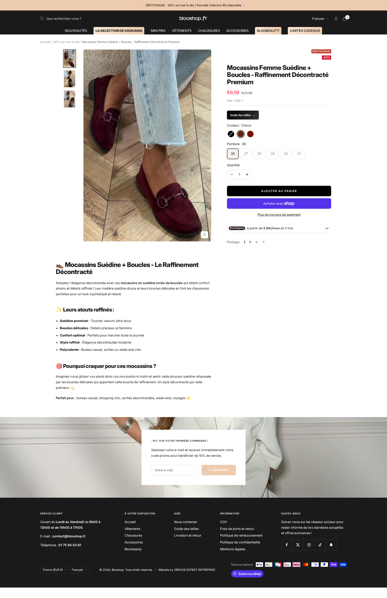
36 (233, 154)
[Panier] (345, 19)
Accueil (45, 42)
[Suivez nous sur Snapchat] (331, 544)
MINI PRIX (158, 30)
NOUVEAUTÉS (76, 30)
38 (259, 154)
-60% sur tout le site (66, 42)
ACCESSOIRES (237, 30)
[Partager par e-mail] (263, 242)
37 (246, 154)
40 (286, 154)
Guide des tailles (243, 115)
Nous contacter (185, 522)
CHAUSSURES (209, 30)
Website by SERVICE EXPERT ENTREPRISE (186, 569)
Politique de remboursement (241, 535)
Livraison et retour (187, 535)
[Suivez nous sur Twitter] (297, 544)
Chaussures (133, 535)
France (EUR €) (53, 569)
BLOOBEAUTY (268, 30)
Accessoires (134, 542)
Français (318, 19)
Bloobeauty (133, 549)
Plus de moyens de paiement (279, 215)
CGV (223, 522)
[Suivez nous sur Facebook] (286, 544)
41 (299, 154)
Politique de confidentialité (240, 542)
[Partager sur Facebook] (245, 242)
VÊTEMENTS (181, 30)
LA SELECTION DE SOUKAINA (119, 30)
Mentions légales (232, 549)
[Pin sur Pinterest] (250, 242)
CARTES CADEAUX (305, 30)
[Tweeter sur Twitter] (256, 242)
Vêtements (132, 529)
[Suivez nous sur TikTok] (320, 544)
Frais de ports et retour (237, 529)
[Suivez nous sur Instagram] (308, 544)
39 (272, 154)
